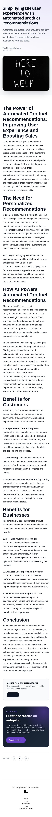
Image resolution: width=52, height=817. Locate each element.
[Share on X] (14, 758)
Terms (26, 799)
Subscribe (13, 695)
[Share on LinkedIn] (20, 758)
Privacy (26, 801)
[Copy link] (26, 758)
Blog (26, 806)
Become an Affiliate (26, 809)
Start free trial (16, 740)
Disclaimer (26, 804)
